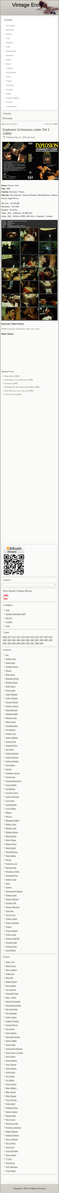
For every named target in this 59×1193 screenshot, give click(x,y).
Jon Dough (10, 1076)
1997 (32, 643)
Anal (7, 610)
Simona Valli (11, 903)
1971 (14, 637)
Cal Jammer (11, 990)
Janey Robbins (12, 738)
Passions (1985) (11, 383)
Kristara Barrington (13, 781)
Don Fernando (11, 1009)
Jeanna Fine (11, 742)
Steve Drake (11, 1155)
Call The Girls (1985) (12, 394)
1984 (23, 640)
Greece (9, 34)
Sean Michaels (12, 1151)
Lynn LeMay (11, 809)
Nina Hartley (11, 856)
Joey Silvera (11, 1065)
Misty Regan (11, 840)
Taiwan (9, 81)
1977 (41, 637)
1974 (27, 637)
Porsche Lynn (11, 864)
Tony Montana (11, 1167)
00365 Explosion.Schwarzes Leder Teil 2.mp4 (20, 329)
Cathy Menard (11, 694)
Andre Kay (10, 974)
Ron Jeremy (11, 1143)
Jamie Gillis (10, 1045)
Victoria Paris (11, 947)
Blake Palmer (11, 982)
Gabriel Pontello (12, 1021)
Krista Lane (10, 777)
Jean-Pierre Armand (14, 1049)
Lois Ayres (10, 801)
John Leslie (10, 1072)
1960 (5, 637)
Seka (8, 884)
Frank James (11, 1017)
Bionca (8, 671)
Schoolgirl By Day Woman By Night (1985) (22, 387)
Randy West (11, 1116)
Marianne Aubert (12, 820)
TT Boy (9, 1159)
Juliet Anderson (12, 753)
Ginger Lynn (11, 734)
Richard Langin (12, 1124)
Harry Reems (11, 1033)
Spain (8, 60)
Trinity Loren (11, 935)
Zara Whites (11, 950)
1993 (14, 643)
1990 (50, 640)
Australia (9, 85)
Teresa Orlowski (12, 923)
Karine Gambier (12, 761)
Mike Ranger (11, 1096)
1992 (9, 643)
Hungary (9, 89)
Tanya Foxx (10, 915)
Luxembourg (11, 106)
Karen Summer (12, 757)
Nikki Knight (11, 848)
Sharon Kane (11, 895)
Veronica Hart (11, 943)
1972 (18, 637)
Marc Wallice (11, 1088)
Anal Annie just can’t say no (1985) (18, 391)
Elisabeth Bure (12, 726)
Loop (8, 626)
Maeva (8, 813)
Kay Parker (10, 765)
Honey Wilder (11, 1041)
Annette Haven (12, 667)
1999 (41, 643)
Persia (8, 860)
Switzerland (11, 72)
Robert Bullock (12, 1132)
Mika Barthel (11, 836)
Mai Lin (9, 816)
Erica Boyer (10, 730)
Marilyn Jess (11, 824)
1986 (32, 640)
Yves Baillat (11, 1171)
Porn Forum (7, 118)
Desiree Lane (11, 718)
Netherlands (11, 51)
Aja (7, 655)
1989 (46, 640)
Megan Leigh (11, 828)
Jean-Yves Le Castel (14, 1053)
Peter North (10, 1104)
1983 (18, 640)
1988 (41, 640)
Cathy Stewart (11, 698)
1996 (27, 643)
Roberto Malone (12, 1135)
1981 (9, 640)
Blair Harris (10, 675)
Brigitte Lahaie (12, 682)
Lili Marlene (10, 789)
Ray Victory (10, 1120)
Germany (10, 30)
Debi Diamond (11, 710)
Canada (9, 68)
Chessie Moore (12, 702)
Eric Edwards (11, 1013)
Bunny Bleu (10, 690)
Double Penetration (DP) (16, 614)
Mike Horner (11, 1092)
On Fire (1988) (52, 124)
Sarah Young (11, 880)
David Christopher (13, 1001)
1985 (27, 640)
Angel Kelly (10, 663)
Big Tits (9, 618)
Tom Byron (10, 1163)
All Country (10, 26)
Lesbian (9, 622)
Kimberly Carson (12, 773)
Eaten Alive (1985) (11, 376)
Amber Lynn (11, 659)
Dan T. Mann (11, 998)
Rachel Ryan (11, 868)
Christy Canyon (12, 706)
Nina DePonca (12, 852)
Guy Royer (10, 1029)
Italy (8, 38)
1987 (37, 640)
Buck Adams (11, 986)
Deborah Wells (12, 714)
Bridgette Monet (12, 679)
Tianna (8, 927)
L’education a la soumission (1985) (18, 380)
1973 (23, 637)
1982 (14, 640)
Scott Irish (10, 1147)
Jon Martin (10, 1080)
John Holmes (11, 1068)
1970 (9, 637)
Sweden (9, 43)
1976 (37, 637)
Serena (9, 887)
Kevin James (11, 1084)
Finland (9, 102)
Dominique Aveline (13, 1005)
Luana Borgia (11, 805)
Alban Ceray (11, 966)
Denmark (10, 55)
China (8, 77)
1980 (5, 640)
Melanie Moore (12, 832)
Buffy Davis (10, 686)
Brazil (8, 64)
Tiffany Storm (11, 919)
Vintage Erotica (29, 5)
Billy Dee (9, 978)
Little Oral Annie (12, 797)
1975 (32, 637)
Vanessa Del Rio (12, 939)
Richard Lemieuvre (13, 1128)
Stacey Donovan (12, 907)
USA (8, 47)
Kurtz (33, 137)
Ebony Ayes (11, 722)
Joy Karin (10, 749)
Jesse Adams (11, 1061)
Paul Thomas (11, 1100)
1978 (46, 637)
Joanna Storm (11, 746)
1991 (5, 643)
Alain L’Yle (10, 962)
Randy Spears (11, 1112)
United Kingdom (12, 98)
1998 (37, 643)
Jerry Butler (10, 1057)
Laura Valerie (11, 785)
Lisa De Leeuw (12, 793)
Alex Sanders (11, 970)
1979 (50, 637)
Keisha (8, 769)
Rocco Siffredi (11, 1139)
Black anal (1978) (8, 124)
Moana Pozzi (11, 844)
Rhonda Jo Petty (13, 872)
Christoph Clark (12, 994)
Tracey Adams (12, 931)
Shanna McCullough (14, 891)
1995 (23, 643)
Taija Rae (9, 911)
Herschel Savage (13, 1037)
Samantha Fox (12, 876)
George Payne (12, 1025)
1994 (18, 643)
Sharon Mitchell (12, 899)
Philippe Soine (12, 1108)
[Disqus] (29, 434)
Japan (8, 94)
